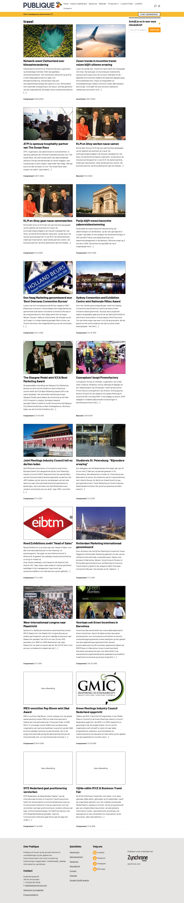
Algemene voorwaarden (33, 890)
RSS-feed (101, 869)
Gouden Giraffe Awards (79, 880)
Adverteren (74, 852)
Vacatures (93, 3)
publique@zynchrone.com (36, 885)
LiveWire (138, 3)
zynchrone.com (134, 864)
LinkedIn (100, 852)
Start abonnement (149, 14)
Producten (112, 3)
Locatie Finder (127, 3)
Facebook (101, 858)
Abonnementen (76, 857)
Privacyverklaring (30, 895)
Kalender (102, 3)
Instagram (101, 863)
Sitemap (73, 875)
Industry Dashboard (78, 3)
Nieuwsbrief (75, 866)
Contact (67, 8)
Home (66, 3)
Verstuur (154, 30)
